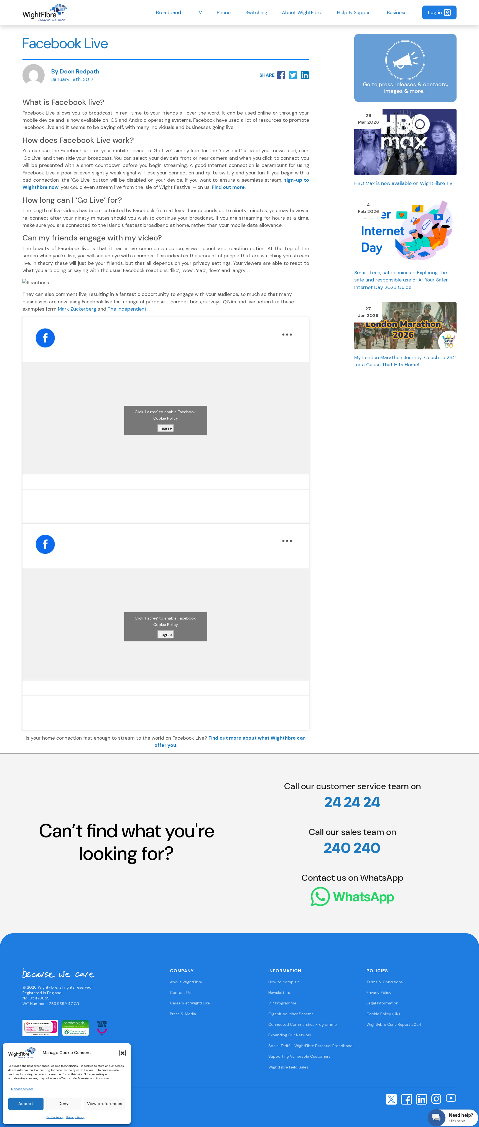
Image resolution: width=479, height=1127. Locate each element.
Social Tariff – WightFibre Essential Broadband (310, 1045)
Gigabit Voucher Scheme (291, 1013)
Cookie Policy (55, 1117)
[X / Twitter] (391, 1099)
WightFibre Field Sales (288, 1067)
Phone (224, 12)
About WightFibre (302, 12)
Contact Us (180, 992)
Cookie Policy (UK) (383, 1013)
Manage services (22, 1089)
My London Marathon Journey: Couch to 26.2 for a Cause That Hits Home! (405, 361)
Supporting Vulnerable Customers (299, 1056)
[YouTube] (451, 1098)
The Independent (127, 309)
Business (397, 12)
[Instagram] (436, 1098)
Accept (25, 1103)
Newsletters (279, 992)
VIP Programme (282, 1003)
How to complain (284, 981)
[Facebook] (406, 1099)
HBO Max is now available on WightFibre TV (403, 183)
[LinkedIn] (421, 1099)
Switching (256, 12)
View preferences (104, 1103)
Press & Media (183, 1013)
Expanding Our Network (289, 1034)
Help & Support (354, 12)
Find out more (228, 187)
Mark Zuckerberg (77, 309)
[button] (122, 1052)
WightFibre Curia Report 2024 (393, 1024)
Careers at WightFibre (190, 1003)
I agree (166, 427)
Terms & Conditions (384, 981)
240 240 (352, 848)
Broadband (168, 12)
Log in (435, 12)
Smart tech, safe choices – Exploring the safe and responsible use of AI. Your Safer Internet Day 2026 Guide (401, 280)
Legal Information (382, 1003)
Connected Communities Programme (302, 1024)
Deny (63, 1103)
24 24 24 (352, 802)
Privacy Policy (75, 1117)
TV (199, 12)
